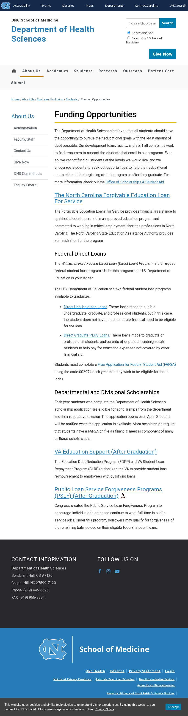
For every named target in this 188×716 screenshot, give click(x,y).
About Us (31, 70)
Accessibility (21, 5)
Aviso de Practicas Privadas (115, 679)
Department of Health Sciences (52, 34)
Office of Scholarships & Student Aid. (135, 182)
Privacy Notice (104, 709)
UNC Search (178, 5)
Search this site (142, 33)
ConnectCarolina (146, 5)
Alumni (18, 82)
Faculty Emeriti (25, 185)
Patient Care (161, 70)
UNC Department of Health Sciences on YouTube (117, 571)
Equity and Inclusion (50, 99)
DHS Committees (28, 173)
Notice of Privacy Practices (72, 679)
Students (83, 70)
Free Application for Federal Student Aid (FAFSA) (137, 364)
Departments (114, 5)
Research (108, 70)
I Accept (173, 707)
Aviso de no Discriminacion (156, 685)
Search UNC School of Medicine (144, 40)
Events (46, 5)
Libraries (68, 5)
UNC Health (95, 671)
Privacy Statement (144, 671)
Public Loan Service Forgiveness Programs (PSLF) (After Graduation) (108, 492)
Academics (57, 70)
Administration (25, 128)
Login (170, 671)
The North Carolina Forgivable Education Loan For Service (112, 198)
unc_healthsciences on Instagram (108, 571)
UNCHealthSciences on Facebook (99, 571)
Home (13, 70)
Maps (90, 5)
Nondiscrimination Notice (156, 679)
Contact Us (22, 151)
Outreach (132, 70)
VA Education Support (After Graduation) (106, 452)
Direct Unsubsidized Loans (85, 307)
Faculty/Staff (24, 139)
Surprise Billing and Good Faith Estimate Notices (140, 693)
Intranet (117, 671)
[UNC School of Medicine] (94, 649)
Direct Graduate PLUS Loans (86, 335)
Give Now (162, 54)
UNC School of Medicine (34, 20)
